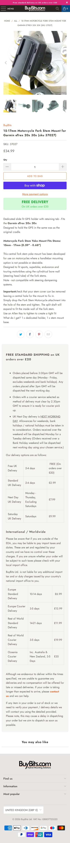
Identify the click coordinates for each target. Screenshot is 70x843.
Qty (5, 159)
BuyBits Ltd (26, 819)
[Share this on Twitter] (20, 334)
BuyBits (7, 125)
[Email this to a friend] (48, 334)
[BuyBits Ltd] (35, 8)
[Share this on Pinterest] (39, 334)
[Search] (57, 8)
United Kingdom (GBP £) (21, 810)
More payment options (35, 194)
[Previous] (6, 62)
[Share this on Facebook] (30, 334)
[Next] (64, 62)
